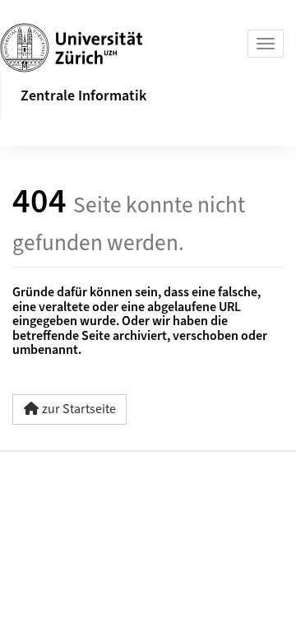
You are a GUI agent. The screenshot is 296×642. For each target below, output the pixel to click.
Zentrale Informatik (83, 96)
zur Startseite (79, 409)
